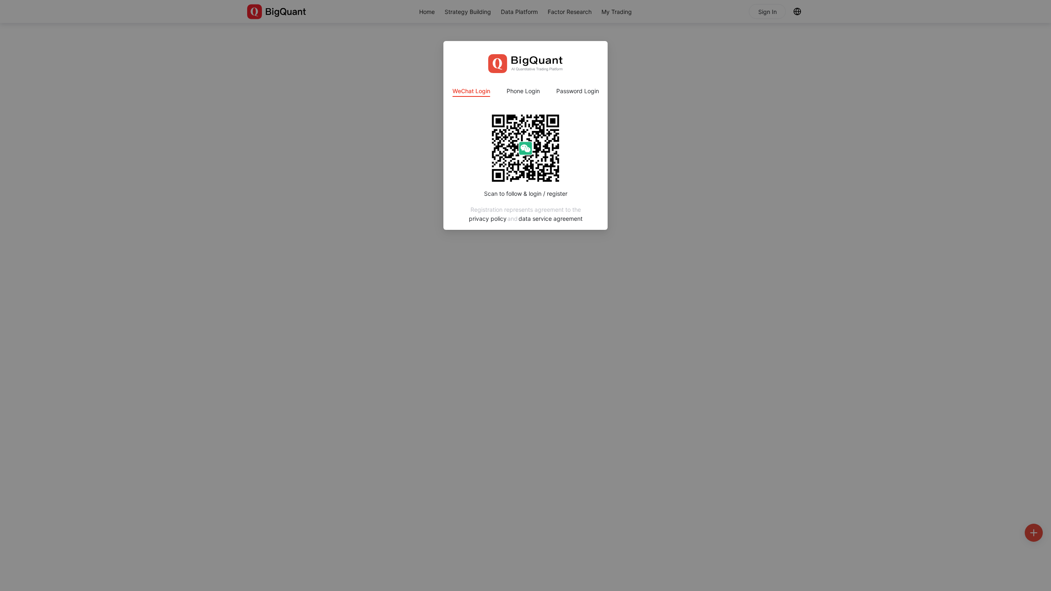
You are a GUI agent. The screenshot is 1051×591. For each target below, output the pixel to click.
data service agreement (551, 218)
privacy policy (488, 218)
